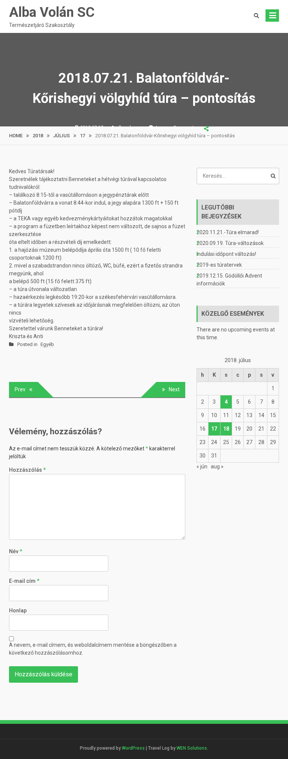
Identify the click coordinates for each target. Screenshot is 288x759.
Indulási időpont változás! (226, 254)
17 (214, 429)
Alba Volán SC (51, 12)
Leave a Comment (175, 127)
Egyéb (47, 344)
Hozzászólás (27, 470)
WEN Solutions (192, 748)
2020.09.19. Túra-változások (230, 243)
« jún (201, 466)
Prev (20, 389)
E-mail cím (24, 581)
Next (174, 389)
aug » (217, 466)
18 (226, 429)
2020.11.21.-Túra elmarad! (227, 232)
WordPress (133, 748)
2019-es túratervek (219, 265)
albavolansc (128, 127)
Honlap (18, 610)
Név (15, 551)
